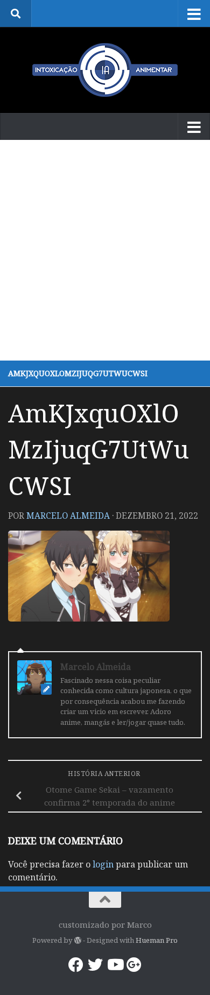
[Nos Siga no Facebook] (75, 964)
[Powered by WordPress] (77, 940)
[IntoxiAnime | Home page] (105, 70)
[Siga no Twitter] (95, 964)
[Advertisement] (105, 250)
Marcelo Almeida (68, 515)
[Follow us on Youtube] (114, 964)
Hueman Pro (157, 940)
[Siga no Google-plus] (134, 964)
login (103, 864)
